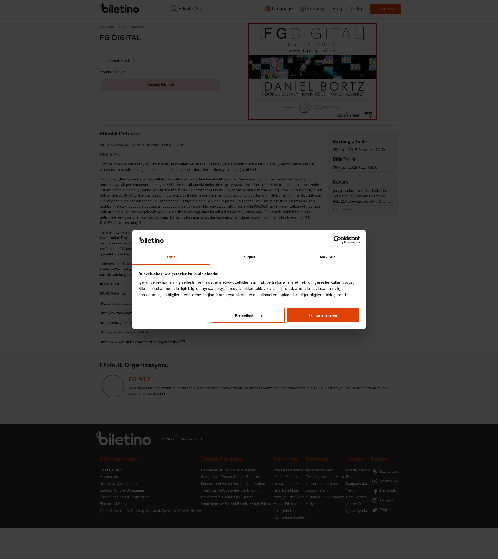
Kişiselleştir (245, 315)
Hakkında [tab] (326, 257)
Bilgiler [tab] (249, 257)
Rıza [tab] (171, 257)
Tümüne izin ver (323, 315)
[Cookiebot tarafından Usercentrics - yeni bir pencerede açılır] (337, 240)
